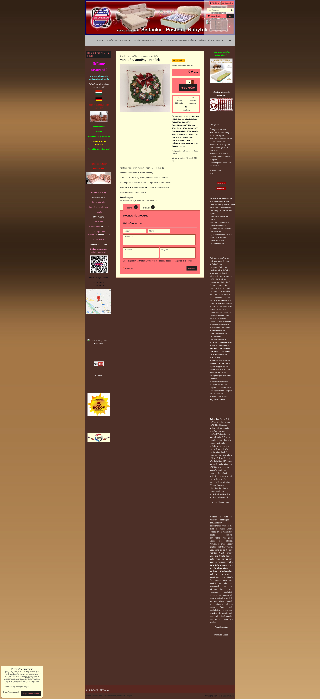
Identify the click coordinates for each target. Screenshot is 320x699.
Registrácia (229, 3)
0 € (230, 16)
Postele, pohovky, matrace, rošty (177, 40)
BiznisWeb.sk (228, 695)
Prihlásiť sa (215, 3)
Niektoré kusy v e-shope (133, 200)
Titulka (97, 40)
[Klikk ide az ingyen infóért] (221, 110)
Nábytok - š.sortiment (210, 40)
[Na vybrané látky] (99, 415)
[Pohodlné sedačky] (160, 34)
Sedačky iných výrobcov (146, 40)
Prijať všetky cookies (31, 693)
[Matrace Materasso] (221, 82)
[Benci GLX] (98, 183)
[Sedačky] (98, 335)
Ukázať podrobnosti (11, 692)
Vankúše (153, 200)
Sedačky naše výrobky (117, 40)
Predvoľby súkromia (93, 695)
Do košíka (189, 87)
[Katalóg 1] (99, 121)
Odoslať (191, 268)
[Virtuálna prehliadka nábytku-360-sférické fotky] (99, 441)
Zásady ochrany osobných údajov (118, 695)
